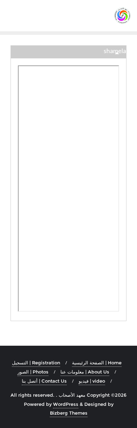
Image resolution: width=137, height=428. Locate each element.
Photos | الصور (33, 372)
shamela (115, 51)
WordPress (65, 404)
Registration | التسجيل (36, 362)
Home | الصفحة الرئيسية (97, 362)
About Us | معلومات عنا (84, 372)
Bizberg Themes (68, 413)
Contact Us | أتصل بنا (44, 381)
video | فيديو (92, 381)
